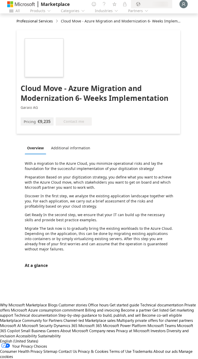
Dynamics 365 (65, 325)
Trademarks (142, 351)
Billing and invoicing (102, 310)
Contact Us (68, 351)
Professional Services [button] (34, 21)
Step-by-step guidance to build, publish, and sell (99, 315)
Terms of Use (120, 351)
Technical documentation (161, 304)
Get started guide (124, 304)
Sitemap (50, 351)
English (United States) (19, 341)
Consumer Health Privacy (21, 351)
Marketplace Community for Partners (31, 320)
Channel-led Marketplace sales (89, 320)
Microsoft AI (10, 325)
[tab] (37, 147)
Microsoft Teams (161, 325)
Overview (35, 147)
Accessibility (26, 335)
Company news (102, 330)
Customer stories (73, 304)
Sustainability (49, 335)
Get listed (160, 310)
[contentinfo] (57, 21)
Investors (158, 330)
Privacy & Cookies (93, 351)
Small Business (33, 330)
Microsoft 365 (90, 325)
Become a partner (136, 310)
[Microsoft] (21, 4)
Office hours (98, 304)
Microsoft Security (37, 325)
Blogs (52, 304)
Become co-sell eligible (162, 315)
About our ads (165, 351)
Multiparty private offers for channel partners (155, 320)
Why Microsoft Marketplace (23, 304)
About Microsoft (74, 330)
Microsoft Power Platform (124, 325)
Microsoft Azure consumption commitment (48, 310)
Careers (53, 330)
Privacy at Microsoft (133, 330)
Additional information (70, 147)
